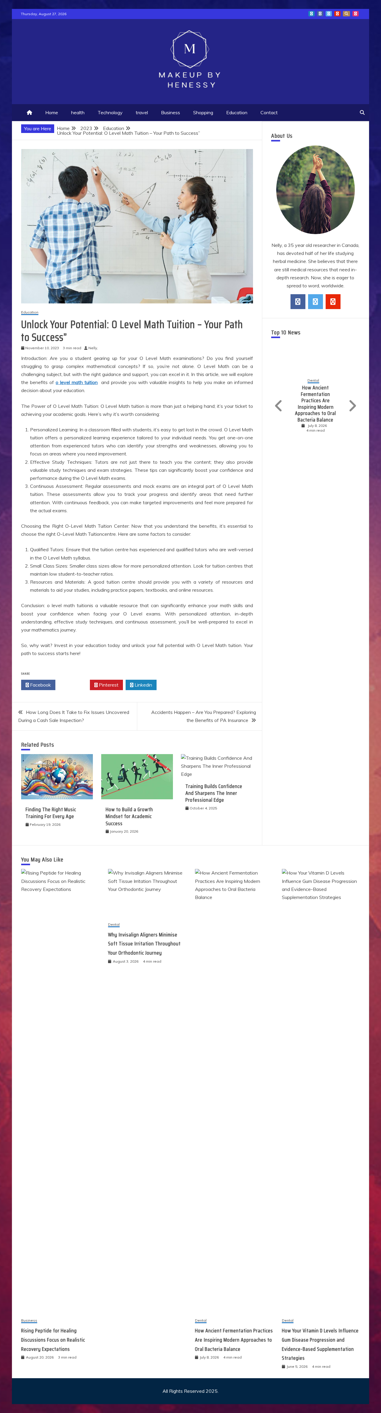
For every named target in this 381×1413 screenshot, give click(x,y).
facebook (320, 13)
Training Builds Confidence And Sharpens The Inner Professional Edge (213, 793)
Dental (313, 381)
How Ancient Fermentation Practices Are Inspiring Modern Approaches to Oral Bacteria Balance (315, 404)
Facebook (40, 685)
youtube (337, 13)
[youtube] (333, 301)
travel (142, 112)
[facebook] (298, 301)
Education (236, 112)
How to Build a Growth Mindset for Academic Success (129, 816)
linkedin (311, 13)
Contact (269, 112)
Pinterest (108, 685)
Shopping (203, 112)
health (78, 112)
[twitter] (315, 301)
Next (351, 405)
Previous (279, 405)
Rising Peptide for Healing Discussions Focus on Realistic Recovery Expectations (53, 1339)
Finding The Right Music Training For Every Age (51, 812)
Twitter (74, 685)
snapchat (346, 13)
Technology (110, 112)
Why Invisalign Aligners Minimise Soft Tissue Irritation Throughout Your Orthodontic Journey (144, 943)
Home (51, 112)
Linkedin (142, 685)
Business (170, 112)
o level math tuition (77, 382)
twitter (329, 13)
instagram (355, 13)
